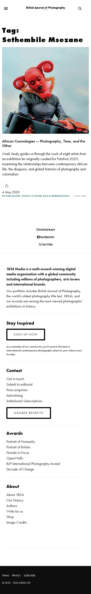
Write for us (14, 511)
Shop (10, 516)
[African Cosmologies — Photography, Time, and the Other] (45, 90)
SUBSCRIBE (29, 575)
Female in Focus (17, 452)
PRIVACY (16, 575)
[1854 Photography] (45, 8)
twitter (46, 244)
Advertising (14, 395)
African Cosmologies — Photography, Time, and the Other (43, 143)
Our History (14, 500)
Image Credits (16, 522)
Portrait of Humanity (20, 441)
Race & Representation (56, 196)
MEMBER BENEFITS (29, 413)
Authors (11, 505)
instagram (47, 230)
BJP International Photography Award (33, 463)
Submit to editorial (19, 384)
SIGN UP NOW (26, 334)
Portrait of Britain (18, 447)
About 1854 (15, 494)
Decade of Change (20, 469)
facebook (47, 237)
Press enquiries (17, 389)
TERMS (5, 575)
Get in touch (15, 378)
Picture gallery (11, 196)
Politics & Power (32, 196)
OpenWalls (14, 458)
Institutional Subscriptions (24, 400)
